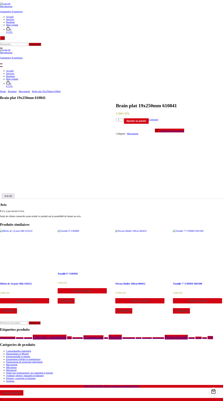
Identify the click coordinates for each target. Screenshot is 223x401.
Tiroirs (204, 338)
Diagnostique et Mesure (17, 354)
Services (10, 19)
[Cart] (213, 392)
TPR (210, 337)
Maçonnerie (132, 133)
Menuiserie (11, 370)
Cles (69, 337)
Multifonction (147, 338)
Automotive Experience (11, 11)
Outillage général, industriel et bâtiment (25, 375)
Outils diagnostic (158, 338)
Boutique (10, 22)
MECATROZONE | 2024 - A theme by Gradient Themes (111, 386)
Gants (106, 338)
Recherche (34, 323)
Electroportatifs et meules (18, 356)
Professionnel (176, 337)
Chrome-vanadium (49, 337)
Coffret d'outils (77, 338)
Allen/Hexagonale (7, 338)
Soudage (10, 381)
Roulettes (191, 338)
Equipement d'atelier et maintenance (23, 359)
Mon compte (12, 25)
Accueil (10, 16)
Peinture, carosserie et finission (20, 378)
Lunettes (139, 338)
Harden (115, 337)
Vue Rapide (8, 310)
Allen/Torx (20, 338)
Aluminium (28, 338)
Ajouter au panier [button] (24, 301)
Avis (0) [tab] (8, 196)
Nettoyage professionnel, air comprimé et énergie (29, 373)
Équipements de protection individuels (24, 362)
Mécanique (11, 367)
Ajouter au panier (136, 121)
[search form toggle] (2, 38)
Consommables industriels (18, 351)
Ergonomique (93, 337)
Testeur (198, 338)
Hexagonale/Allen (128, 338)
